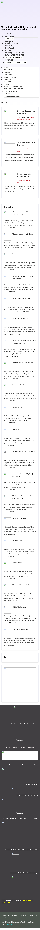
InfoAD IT (9, 924)
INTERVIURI (9, 36)
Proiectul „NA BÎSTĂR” (14, 57)
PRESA (6, 84)
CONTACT (9, 60)
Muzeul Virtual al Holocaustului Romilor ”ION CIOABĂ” (18, 28)
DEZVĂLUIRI (8, 82)
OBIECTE (7, 79)
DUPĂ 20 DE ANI (10, 77)
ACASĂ (7, 67)
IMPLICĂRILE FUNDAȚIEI (14, 55)
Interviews (9, 39)
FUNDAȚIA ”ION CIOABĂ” (13, 86)
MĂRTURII (8, 75)
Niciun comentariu (24, 149)
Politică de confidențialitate (15, 62)
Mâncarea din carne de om (24, 175)
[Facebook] (5, 657)
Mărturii (28, 119)
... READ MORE (9, 227)
